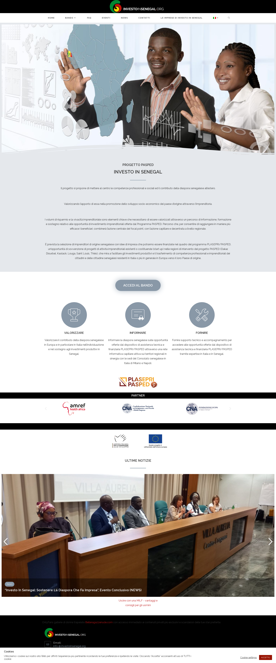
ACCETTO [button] (265, 657)
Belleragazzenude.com (99, 622)
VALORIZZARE (74, 332)
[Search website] (229, 18)
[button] (5, 89)
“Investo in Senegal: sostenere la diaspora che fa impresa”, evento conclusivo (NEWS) (73, 590)
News (9, 584)
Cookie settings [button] (248, 657)
